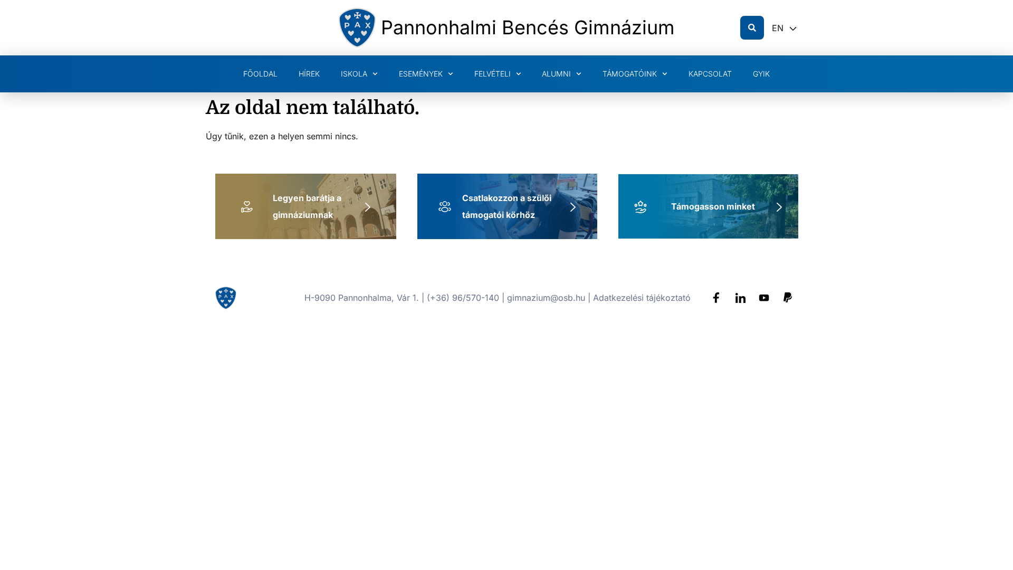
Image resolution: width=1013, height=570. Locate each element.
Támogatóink (630, 73)
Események (421, 73)
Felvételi (492, 73)
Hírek (309, 73)
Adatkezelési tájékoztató (642, 297)
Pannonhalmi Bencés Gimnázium (528, 27)
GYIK (761, 73)
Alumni (556, 73)
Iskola (354, 73)
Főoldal (260, 73)
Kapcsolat (710, 73)
